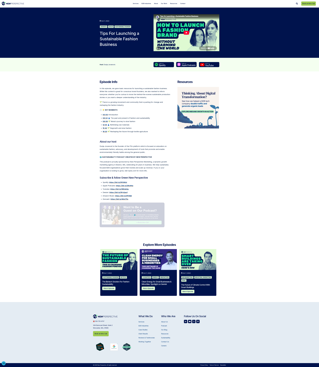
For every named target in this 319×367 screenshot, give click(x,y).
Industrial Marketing (203, 277)
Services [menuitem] (136, 3)
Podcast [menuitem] (164, 326)
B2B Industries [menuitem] (146, 3)
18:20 (105, 132)
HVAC (184, 280)
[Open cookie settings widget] (4, 363)
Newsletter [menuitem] (223, 365)
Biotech (123, 277)
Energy (155, 277)
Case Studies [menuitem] (142, 330)
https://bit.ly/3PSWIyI (118, 182)
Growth (104, 26)
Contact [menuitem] (182, 3)
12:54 (105, 125)
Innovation (164, 277)
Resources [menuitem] (173, 3)
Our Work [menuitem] (164, 3)
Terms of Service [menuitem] (214, 365)
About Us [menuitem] (164, 322)
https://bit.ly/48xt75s (119, 199)
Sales (111, 26)
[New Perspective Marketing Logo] (13, 3)
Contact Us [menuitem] (165, 342)
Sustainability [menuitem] (165, 338)
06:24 (105, 118)
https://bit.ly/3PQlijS (123, 196)
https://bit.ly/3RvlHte (124, 186)
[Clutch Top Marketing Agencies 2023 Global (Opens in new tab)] (126, 350)
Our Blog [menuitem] (164, 330)
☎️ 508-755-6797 (98, 321)
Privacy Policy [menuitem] (204, 365)
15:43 (105, 128)
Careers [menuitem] (163, 346)
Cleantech (147, 277)
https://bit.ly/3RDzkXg (119, 189)
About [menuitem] (156, 3)
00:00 (105, 115)
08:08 (105, 121)
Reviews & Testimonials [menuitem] (146, 338)
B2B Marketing (187, 277)
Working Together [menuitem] (144, 342)
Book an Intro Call (308, 3)
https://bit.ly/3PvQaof (118, 192)
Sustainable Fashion (122, 26)
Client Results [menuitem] (143, 334)
